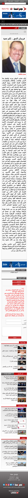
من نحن (22, 1)
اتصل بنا (16, 1)
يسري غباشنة (22, 74)
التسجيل (19, 282)
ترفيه (5, 1)
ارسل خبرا (11, 1)
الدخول (19, 284)
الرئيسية (23, 28)
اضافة (14, 338)
